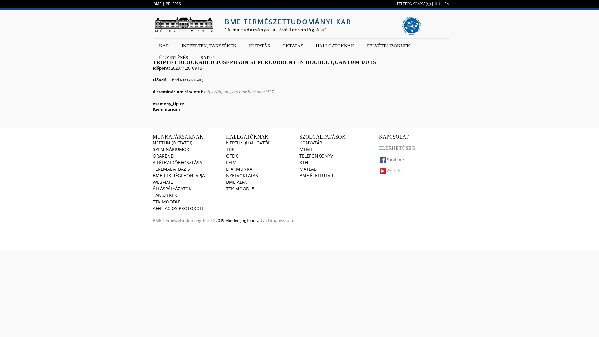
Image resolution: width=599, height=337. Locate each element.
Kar (164, 45)
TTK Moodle (167, 202)
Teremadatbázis (171, 169)
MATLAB (308, 169)
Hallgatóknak (335, 45)
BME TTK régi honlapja (179, 175)
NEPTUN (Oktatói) (172, 143)
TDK (230, 149)
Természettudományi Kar (185, 220)
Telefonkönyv (316, 156)
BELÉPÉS (173, 4)
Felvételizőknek (388, 45)
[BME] (184, 24)
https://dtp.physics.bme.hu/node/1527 (239, 92)
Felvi (231, 162)
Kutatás (259, 45)
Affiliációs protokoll (178, 208)
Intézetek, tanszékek (209, 45)
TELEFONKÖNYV (411, 4)
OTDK (232, 156)
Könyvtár (311, 143)
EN (446, 4)
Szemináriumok (171, 149)
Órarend (163, 156)
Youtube (394, 170)
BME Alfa (236, 182)
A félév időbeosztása (177, 162)
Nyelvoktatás (242, 175)
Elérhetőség (397, 148)
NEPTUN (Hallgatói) (248, 143)
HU (437, 4)
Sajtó (208, 57)
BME (157, 4)
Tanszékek (165, 195)
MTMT (306, 149)
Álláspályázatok (172, 189)
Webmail (163, 182)
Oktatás (292, 45)
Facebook (396, 159)
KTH (304, 162)
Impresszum (281, 220)
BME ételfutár (316, 175)
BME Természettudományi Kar (288, 21)
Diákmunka (239, 169)
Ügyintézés (173, 57)
